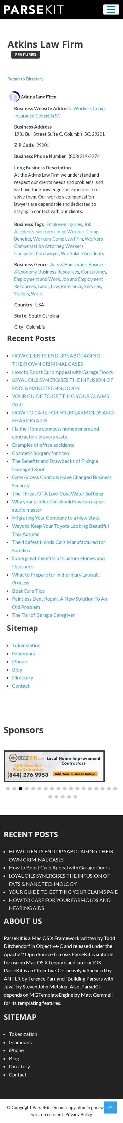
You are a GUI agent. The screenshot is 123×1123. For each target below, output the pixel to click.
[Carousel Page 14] (90, 788)
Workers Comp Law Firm (58, 239)
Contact (21, 686)
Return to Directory (26, 78)
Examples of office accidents (43, 445)
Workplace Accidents (82, 253)
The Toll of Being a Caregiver (43, 615)
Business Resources (58, 271)
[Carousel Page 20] (56, 796)
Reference (71, 286)
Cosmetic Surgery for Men (40, 453)
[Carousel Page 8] (52, 788)
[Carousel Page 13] (83, 788)
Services (92, 286)
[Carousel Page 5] (33, 788)
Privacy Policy (78, 1114)
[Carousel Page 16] (102, 788)
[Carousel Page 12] (77, 788)
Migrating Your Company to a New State (56, 517)
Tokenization (26, 645)
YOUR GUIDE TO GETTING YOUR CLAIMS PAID (64, 892)
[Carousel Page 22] (69, 796)
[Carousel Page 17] (109, 788)
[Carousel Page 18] (115, 788)
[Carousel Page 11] (71, 788)
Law (55, 286)
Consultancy (93, 271)
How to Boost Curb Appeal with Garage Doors (62, 372)
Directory (22, 677)
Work (37, 293)
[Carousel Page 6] (39, 788)
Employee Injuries (64, 224)
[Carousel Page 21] (63, 796)
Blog (17, 669)
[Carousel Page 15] (96, 788)
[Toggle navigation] (111, 9)
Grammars (23, 653)
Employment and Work (37, 279)
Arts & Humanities (68, 264)
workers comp (50, 231)
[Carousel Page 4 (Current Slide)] (27, 788)
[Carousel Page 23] (75, 796)
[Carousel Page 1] (8, 788)
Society (21, 293)
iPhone (19, 661)
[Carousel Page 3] (20, 788)
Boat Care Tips (28, 591)
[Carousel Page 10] (65, 788)
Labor (43, 286)
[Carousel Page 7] (46, 788)
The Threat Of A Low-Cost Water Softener (58, 493)
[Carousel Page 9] (58, 788)
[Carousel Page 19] (50, 796)
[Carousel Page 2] (14, 788)
